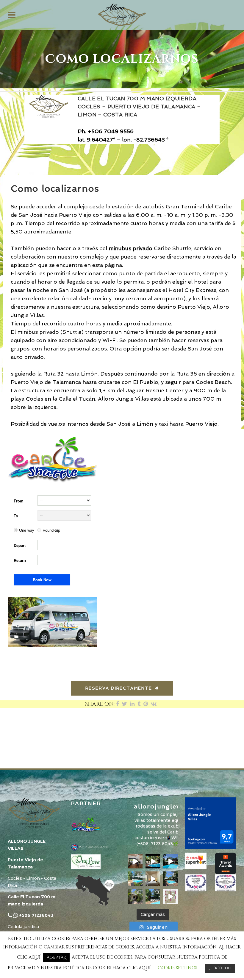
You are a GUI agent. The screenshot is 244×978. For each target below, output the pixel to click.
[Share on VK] (154, 704)
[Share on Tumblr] (138, 704)
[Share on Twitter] (124, 704)
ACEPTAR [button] (56, 957)
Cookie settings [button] (177, 968)
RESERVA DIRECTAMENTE (118, 688)
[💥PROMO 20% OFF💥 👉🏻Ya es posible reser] (135, 896)
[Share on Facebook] (117, 704)
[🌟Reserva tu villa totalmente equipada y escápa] (135, 861)
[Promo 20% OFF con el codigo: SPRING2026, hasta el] (170, 878)
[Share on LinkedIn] (132, 704)
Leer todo (220, 968)
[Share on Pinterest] (145, 704)
